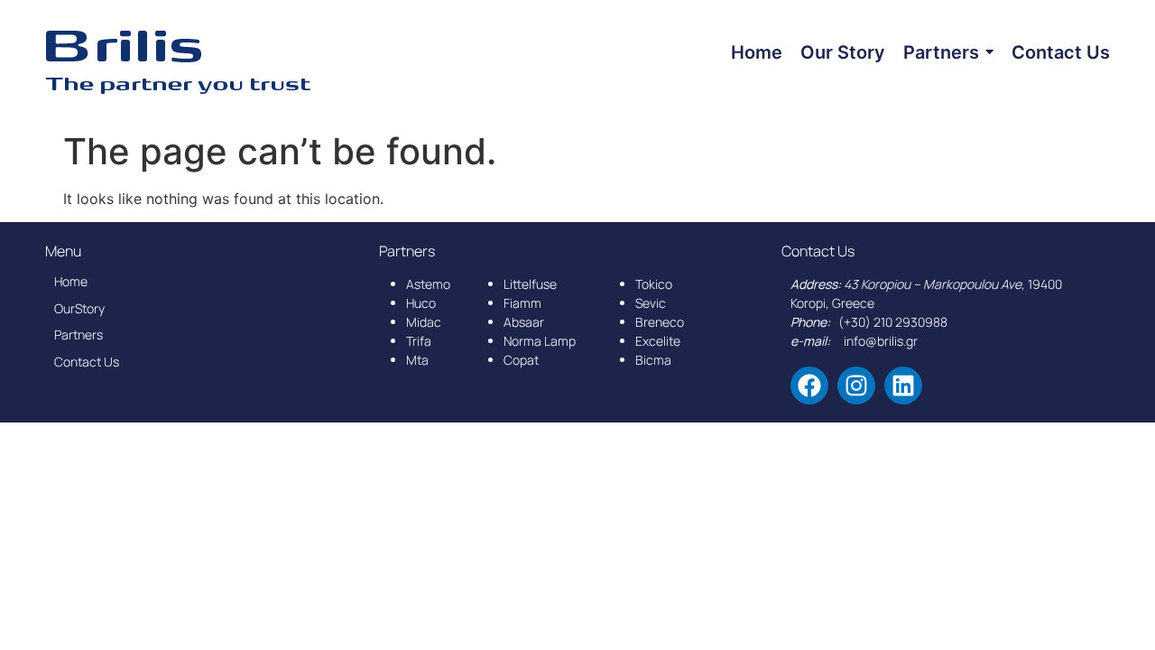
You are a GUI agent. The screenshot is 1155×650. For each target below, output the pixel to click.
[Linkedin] (903, 385)
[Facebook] (809, 385)
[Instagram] (856, 385)
